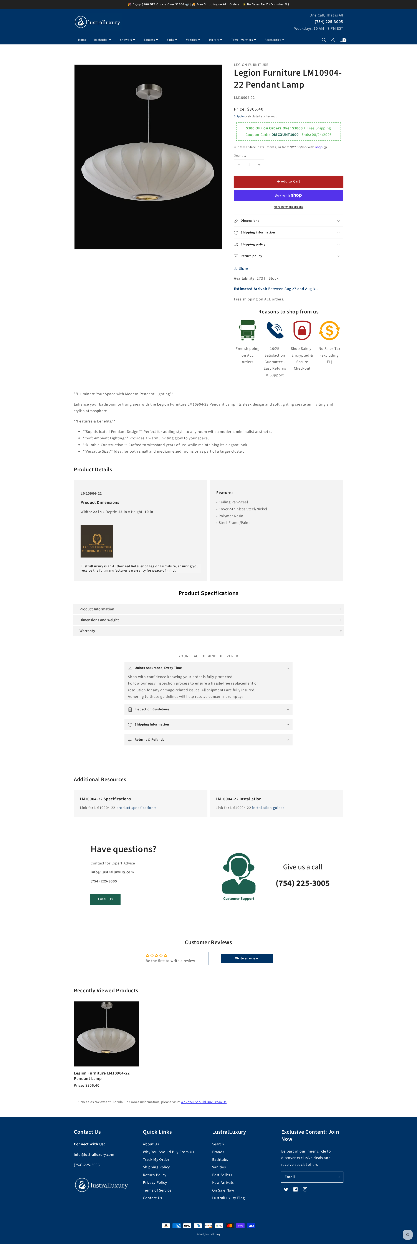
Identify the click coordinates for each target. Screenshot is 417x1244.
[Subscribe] (338, 1177)
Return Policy (154, 1175)
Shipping (239, 116)
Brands (218, 1152)
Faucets (149, 40)
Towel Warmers (242, 40)
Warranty (87, 631)
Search (218, 1144)
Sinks (170, 40)
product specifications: (136, 807)
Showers (126, 40)
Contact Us (152, 1198)
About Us (151, 1144)
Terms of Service (157, 1190)
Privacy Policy (155, 1182)
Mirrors (214, 40)
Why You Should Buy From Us (204, 1102)
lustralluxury (212, 1234)
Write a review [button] (246, 958)
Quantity (240, 155)
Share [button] (243, 268)
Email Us (105, 899)
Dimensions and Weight (99, 620)
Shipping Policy (156, 1167)
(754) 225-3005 (329, 22)
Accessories (273, 40)
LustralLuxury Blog (228, 1198)
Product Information (96, 609)
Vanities (191, 40)
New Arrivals (223, 1182)
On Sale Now (223, 1190)
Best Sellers (222, 1175)
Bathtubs (101, 40)
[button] (323, 39)
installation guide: (268, 807)
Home (82, 40)
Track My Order (156, 1159)
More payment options (288, 207)
